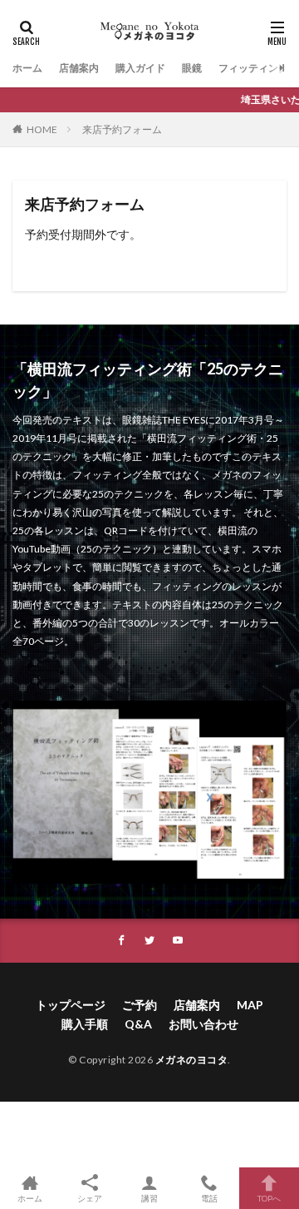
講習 (149, 1197)
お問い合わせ (203, 1024)
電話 (209, 1197)
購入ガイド (140, 68)
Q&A (138, 1024)
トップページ (70, 1005)
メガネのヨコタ (191, 1059)
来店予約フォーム (122, 129)
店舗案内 (79, 68)
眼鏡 (192, 68)
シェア (89, 1198)
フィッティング (253, 68)
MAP (250, 1005)
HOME (42, 129)
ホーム (27, 68)
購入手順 (84, 1024)
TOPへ (269, 1197)
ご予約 (139, 1005)
